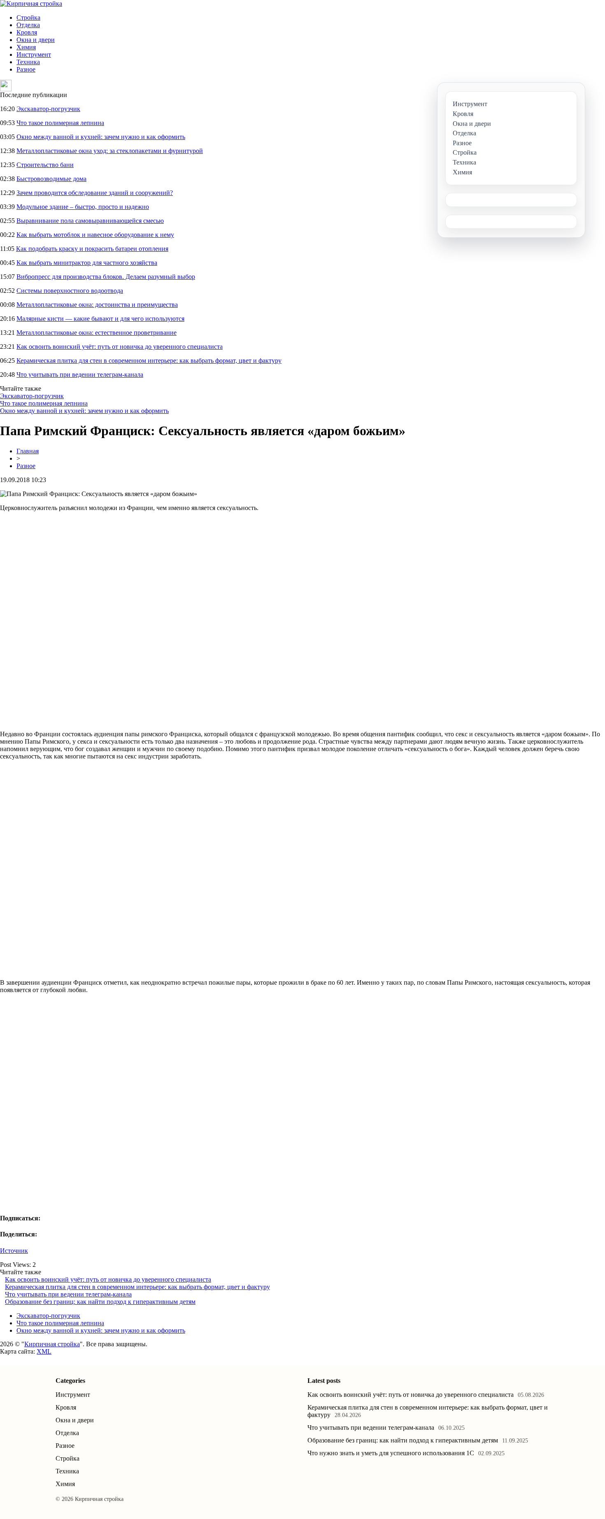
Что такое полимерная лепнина (60, 122)
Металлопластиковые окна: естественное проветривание (96, 332)
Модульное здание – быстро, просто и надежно (82, 206)
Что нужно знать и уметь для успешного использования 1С (390, 1452)
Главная (27, 451)
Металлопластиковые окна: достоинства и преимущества (97, 304)
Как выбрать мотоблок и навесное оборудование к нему (95, 234)
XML (44, 1351)
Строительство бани (45, 164)
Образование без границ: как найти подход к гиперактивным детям (100, 1301)
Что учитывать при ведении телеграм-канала (79, 374)
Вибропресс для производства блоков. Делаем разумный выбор (105, 276)
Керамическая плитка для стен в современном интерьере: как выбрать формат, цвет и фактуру (149, 360)
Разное (25, 69)
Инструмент (33, 54)
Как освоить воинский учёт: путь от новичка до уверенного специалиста (119, 346)
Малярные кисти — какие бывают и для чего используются (100, 318)
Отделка (28, 24)
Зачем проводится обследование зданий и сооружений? (94, 192)
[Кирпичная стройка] (31, 3)
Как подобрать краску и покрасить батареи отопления (92, 248)
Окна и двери (35, 39)
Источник (14, 1250)
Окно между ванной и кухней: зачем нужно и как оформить (100, 136)
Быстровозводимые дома (51, 178)
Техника (28, 61)
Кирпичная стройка (52, 1343)
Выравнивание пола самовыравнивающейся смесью (90, 220)
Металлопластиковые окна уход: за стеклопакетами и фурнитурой (109, 150)
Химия (26, 47)
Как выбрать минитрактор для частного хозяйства (86, 262)
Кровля (26, 32)
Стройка (28, 17)
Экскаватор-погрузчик (48, 108)
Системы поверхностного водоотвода (69, 290)
